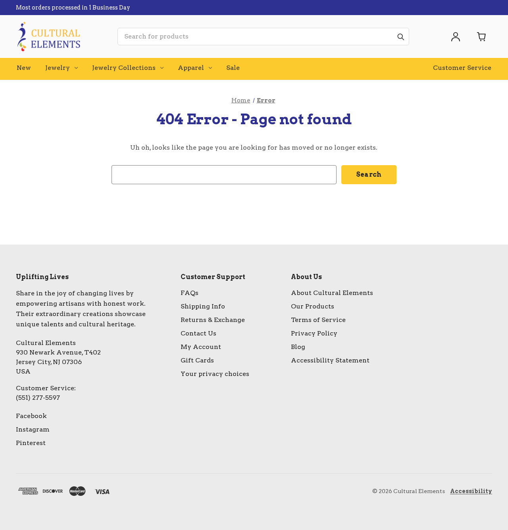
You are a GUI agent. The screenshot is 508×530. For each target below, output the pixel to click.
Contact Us (198, 333)
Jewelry (57, 67)
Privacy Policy (314, 333)
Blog (298, 347)
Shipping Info (203, 306)
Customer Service (462, 67)
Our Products (312, 306)
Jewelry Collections (124, 67)
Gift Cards (197, 360)
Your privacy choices (215, 374)
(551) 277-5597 (38, 397)
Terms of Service (318, 320)
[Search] (400, 36)
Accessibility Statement (330, 360)
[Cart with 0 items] (481, 36)
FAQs (189, 293)
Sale (233, 67)
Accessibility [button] (471, 491)
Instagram (33, 429)
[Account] (455, 36)
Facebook (31, 416)
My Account (201, 347)
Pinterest (31, 443)
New (24, 67)
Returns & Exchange (213, 320)
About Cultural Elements (332, 293)
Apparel (191, 67)
